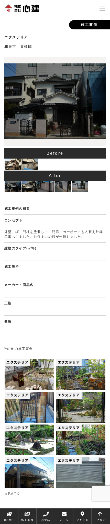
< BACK (12, 494)
